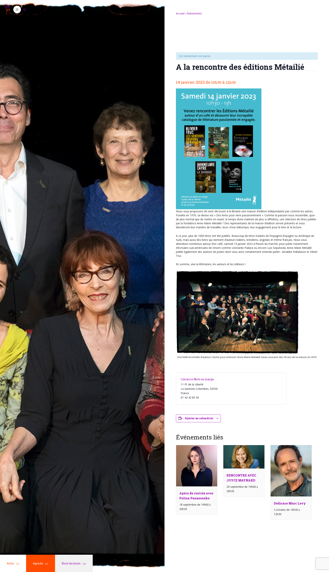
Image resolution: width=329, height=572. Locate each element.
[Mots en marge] (7, 9)
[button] (17, 9)
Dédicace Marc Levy (290, 503)
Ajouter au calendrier (199, 418)
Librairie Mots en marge (197, 379)
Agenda (38, 563)
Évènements (194, 13)
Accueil (180, 13)
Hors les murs (71, 563)
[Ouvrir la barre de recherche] (25, 9)
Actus (10, 563)
